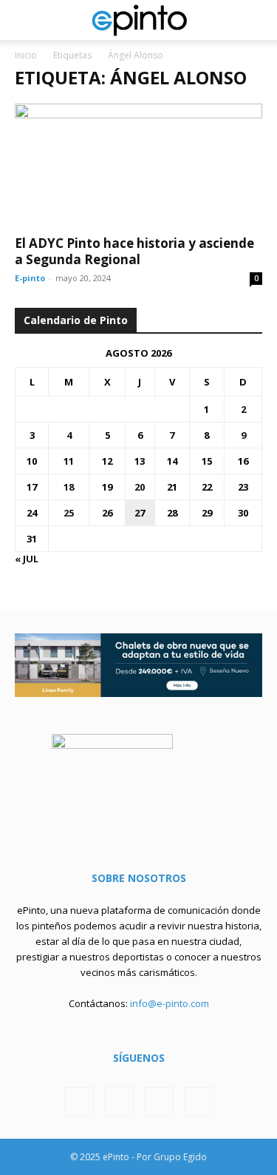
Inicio (26, 55)
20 (139, 487)
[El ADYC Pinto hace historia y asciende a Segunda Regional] (138, 165)
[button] (25, 20)
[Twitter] (159, 1102)
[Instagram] (119, 1101)
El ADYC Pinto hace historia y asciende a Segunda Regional (134, 251)
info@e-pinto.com (169, 1003)
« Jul (26, 558)
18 (69, 487)
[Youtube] (198, 1102)
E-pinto (30, 277)
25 (69, 512)
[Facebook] (79, 1102)
